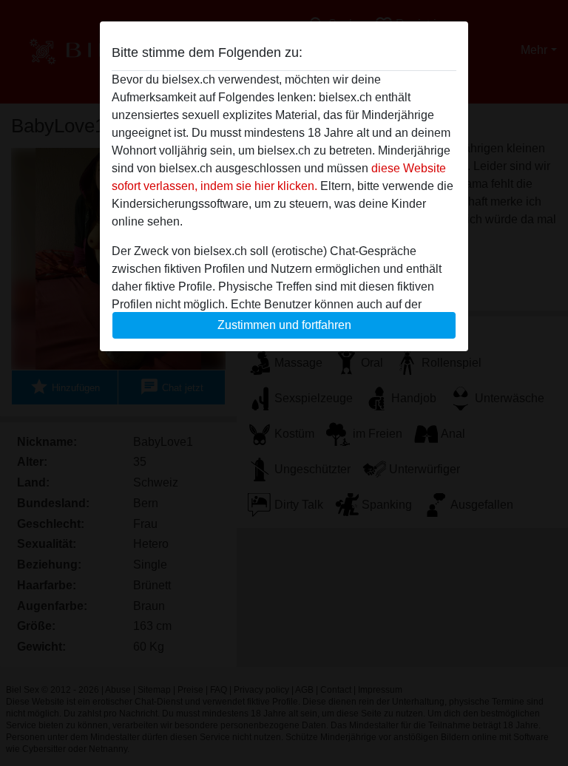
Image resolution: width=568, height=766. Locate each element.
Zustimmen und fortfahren (284, 325)
